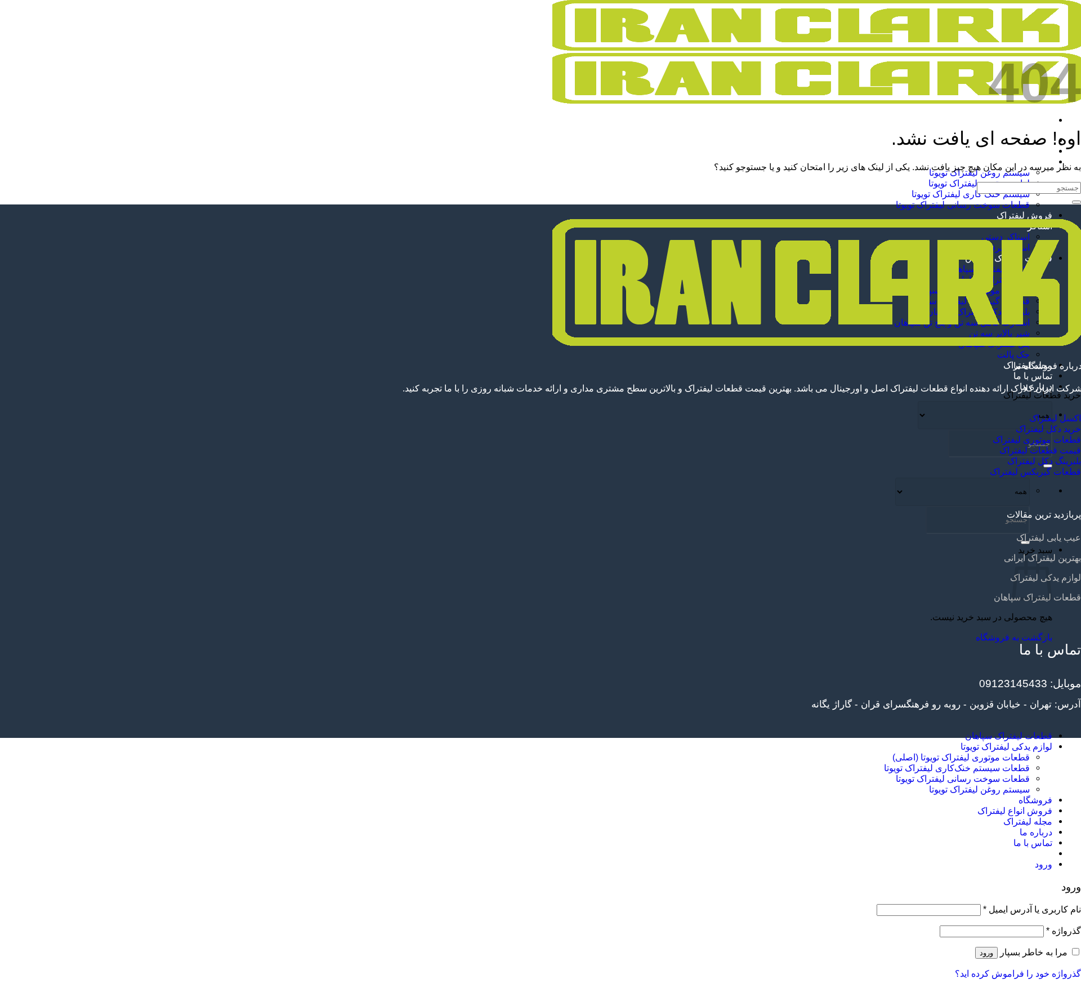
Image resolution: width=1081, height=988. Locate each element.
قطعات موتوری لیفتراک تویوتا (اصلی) (961, 757)
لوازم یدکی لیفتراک (1016, 151)
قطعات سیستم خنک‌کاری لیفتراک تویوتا (957, 768)
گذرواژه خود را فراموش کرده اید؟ (1018, 973)
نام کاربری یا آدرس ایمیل (1032, 909)
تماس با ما (1032, 376)
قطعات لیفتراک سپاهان (1008, 736)
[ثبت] (1076, 202)
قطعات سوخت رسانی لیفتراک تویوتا (963, 204)
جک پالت (1013, 354)
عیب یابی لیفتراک (1048, 537)
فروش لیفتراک (1024, 215)
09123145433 (1013, 683)
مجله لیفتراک (1027, 821)
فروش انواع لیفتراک (1014, 810)
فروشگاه (1035, 800)
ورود (986, 953)
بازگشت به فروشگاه (1014, 637)
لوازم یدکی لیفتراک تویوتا (1006, 746)
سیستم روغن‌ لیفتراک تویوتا (979, 789)
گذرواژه (1063, 930)
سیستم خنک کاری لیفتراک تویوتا (971, 194)
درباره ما (1036, 832)
